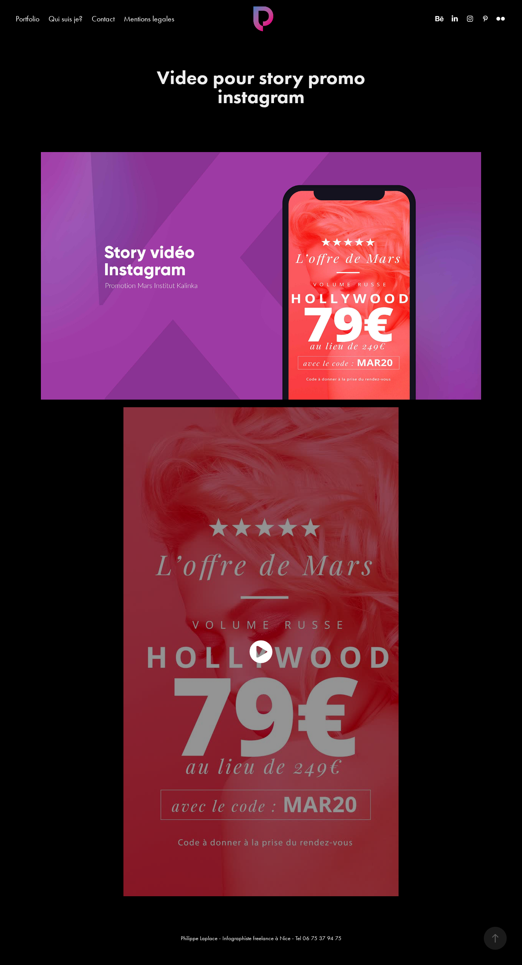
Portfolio (27, 18)
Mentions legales (149, 18)
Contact (103, 18)
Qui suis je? (66, 18)
